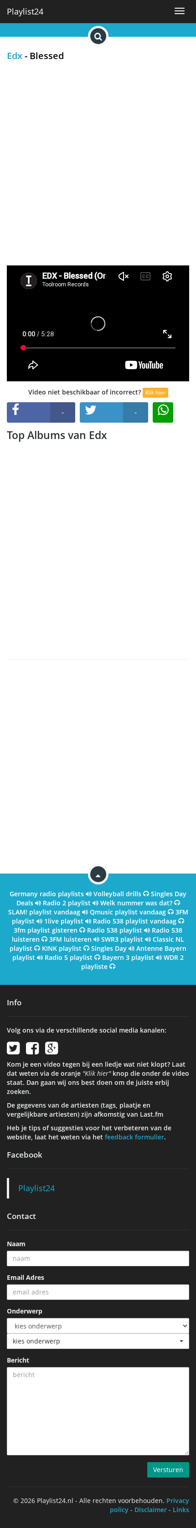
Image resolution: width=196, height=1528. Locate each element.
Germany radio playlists (47, 893)
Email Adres (25, 1277)
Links (181, 1509)
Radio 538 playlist (114, 930)
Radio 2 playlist (67, 903)
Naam (16, 1243)
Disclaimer (150, 1509)
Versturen (168, 1469)
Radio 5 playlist (69, 957)
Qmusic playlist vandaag (128, 912)
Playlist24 (25, 11)
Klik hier (155, 392)
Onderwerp (24, 1311)
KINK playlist (62, 948)
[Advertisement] (98, 163)
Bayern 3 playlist (128, 957)
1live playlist (63, 921)
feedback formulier (134, 1137)
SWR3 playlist (122, 939)
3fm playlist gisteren (45, 930)
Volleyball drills (117, 893)
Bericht (18, 1360)
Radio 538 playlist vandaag (134, 921)
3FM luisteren (70, 939)
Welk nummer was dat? (136, 903)
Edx (14, 56)
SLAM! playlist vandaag (44, 912)
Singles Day (109, 948)
